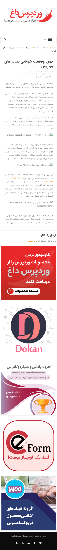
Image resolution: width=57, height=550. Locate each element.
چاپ (46, 76)
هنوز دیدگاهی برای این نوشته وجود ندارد (37, 73)
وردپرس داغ (34, 71)
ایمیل (38, 76)
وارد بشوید (32, 241)
